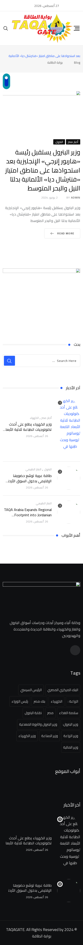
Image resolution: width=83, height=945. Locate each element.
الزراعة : (73, 701)
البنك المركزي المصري (62, 690)
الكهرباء (34, 417)
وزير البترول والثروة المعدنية (38, 724)
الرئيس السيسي (31, 690)
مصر (50, 712)
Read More (65, 233)
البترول (48, 469)
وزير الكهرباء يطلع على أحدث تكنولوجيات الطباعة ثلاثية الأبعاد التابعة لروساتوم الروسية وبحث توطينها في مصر (28, 432)
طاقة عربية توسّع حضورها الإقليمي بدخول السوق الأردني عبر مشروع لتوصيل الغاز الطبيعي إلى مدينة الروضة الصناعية (28, 483)
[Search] (5, 28)
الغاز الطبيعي (33, 469)
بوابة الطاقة (41, 936)
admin (75, 197)
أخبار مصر (47, 417)
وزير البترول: (70, 724)
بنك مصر (39, 701)
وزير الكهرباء (27, 735)
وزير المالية (70, 747)
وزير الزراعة (70, 735)
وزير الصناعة (49, 735)
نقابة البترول (33, 712)
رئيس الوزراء (20, 701)
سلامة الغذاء (68, 712)
